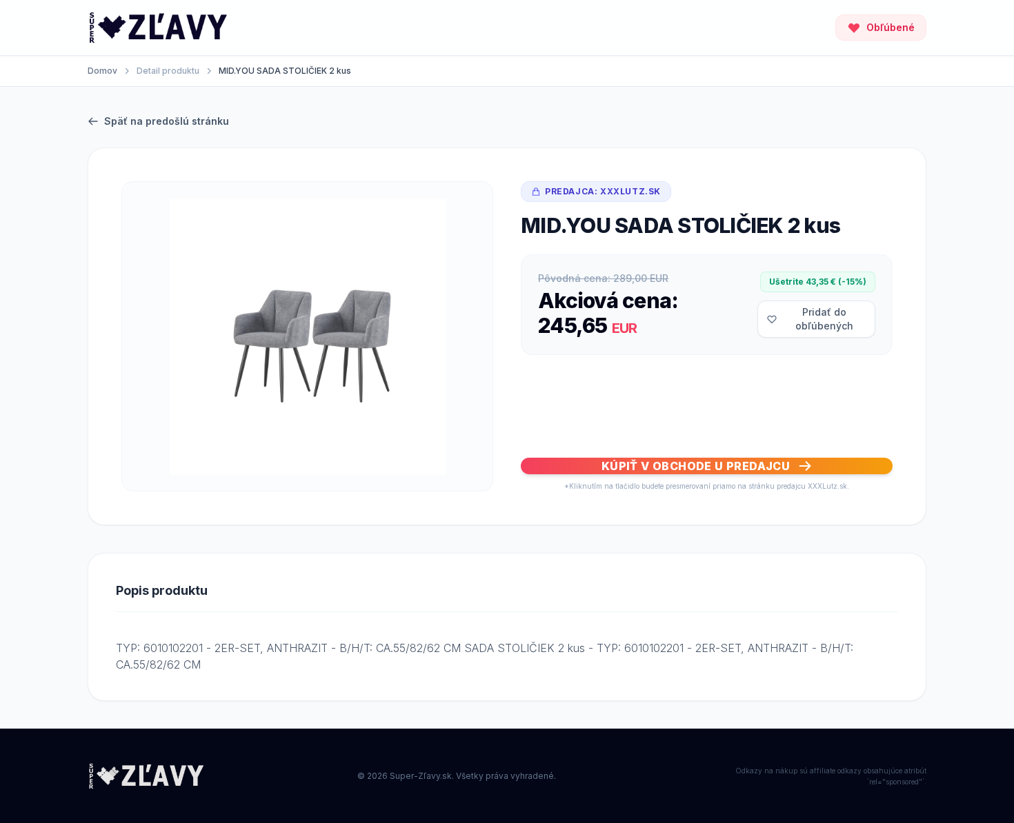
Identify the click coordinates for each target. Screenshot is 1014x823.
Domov (102, 70)
